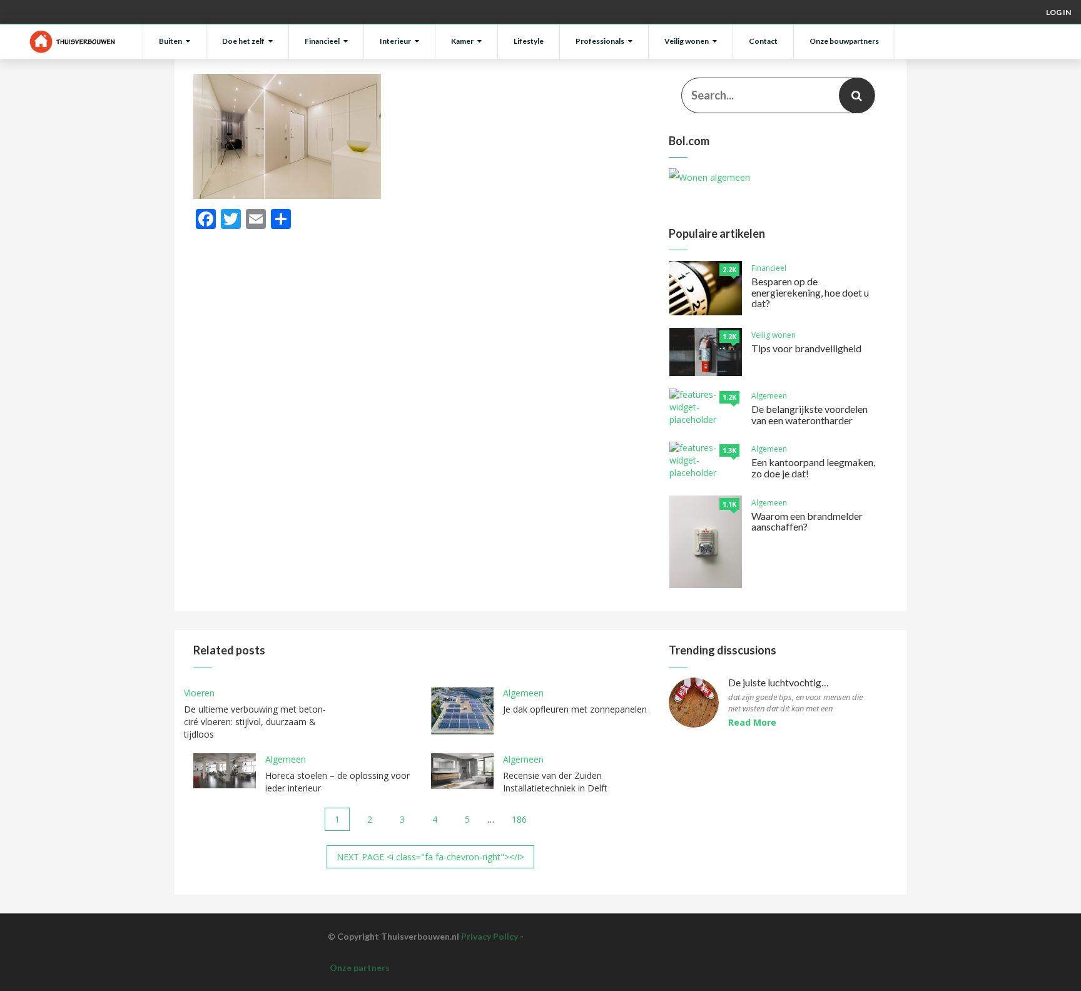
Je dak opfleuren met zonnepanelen (575, 709)
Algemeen (769, 395)
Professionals (600, 41)
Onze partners (360, 967)
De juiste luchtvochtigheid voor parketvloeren (779, 683)
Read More (752, 722)
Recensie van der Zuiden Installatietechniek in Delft (555, 782)
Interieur (395, 41)
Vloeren (199, 693)
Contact (763, 41)
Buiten (170, 41)
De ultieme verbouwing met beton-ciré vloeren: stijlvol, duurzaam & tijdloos (255, 721)
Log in (1058, 12)
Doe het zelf (243, 41)
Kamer (462, 41)
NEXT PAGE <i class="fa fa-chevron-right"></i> (430, 857)
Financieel (322, 41)
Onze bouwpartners (844, 41)
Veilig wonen (686, 41)
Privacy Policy (489, 936)
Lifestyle (529, 41)
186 (519, 819)
